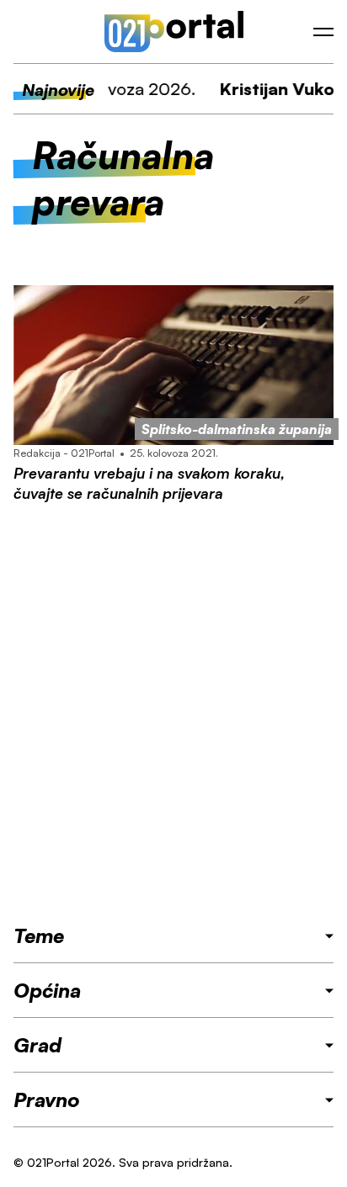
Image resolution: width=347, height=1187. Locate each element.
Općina (47, 990)
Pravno (46, 1099)
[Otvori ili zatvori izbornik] (323, 32)
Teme (38, 935)
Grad (37, 1044)
